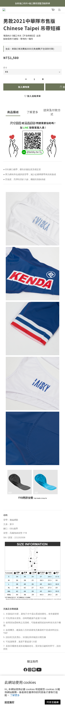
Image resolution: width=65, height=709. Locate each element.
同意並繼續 (53, 702)
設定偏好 (9, 702)
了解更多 (15, 695)
